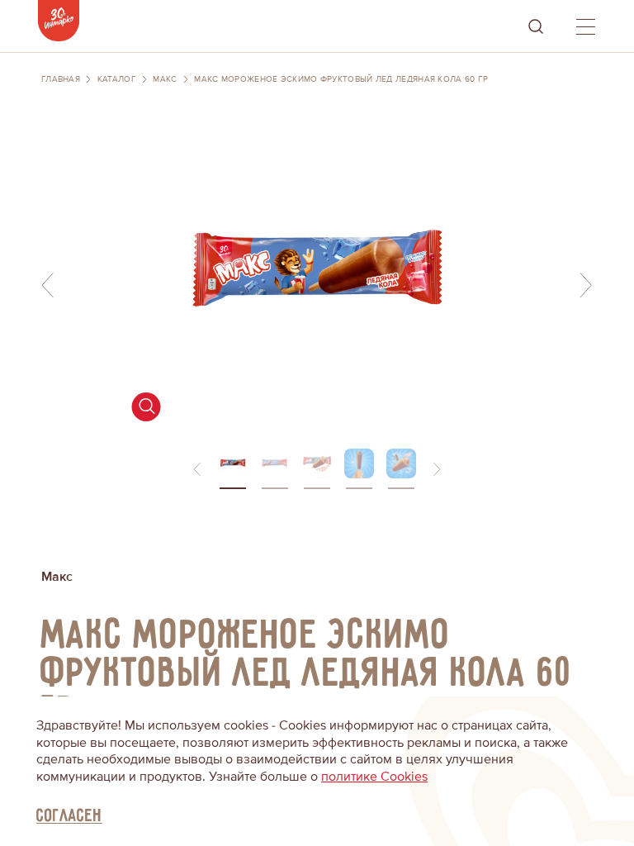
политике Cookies (374, 776)
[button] (197, 469)
